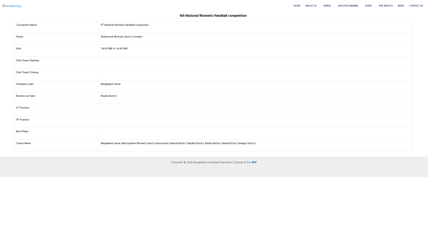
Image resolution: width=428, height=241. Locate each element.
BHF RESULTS (386, 6)
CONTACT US (416, 6)
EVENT (368, 6)
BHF (254, 162)
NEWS (401, 6)
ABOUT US (310, 6)
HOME (297, 6)
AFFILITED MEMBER (348, 6)
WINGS (327, 6)
